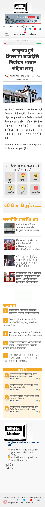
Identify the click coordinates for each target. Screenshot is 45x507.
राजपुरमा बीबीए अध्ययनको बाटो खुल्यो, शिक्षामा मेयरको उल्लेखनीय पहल (23, 375)
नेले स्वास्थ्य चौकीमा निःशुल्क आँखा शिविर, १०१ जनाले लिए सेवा (24, 397)
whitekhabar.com (20, 460)
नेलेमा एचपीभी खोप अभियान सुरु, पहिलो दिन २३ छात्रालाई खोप (24, 386)
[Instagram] (40, 29)
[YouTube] (35, 29)
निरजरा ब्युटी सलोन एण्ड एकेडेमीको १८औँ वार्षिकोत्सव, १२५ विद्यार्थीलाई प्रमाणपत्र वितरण (20, 322)
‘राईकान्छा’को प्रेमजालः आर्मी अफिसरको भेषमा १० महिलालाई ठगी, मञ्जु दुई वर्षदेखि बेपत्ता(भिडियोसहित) (22, 345)
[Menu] (7, 34)
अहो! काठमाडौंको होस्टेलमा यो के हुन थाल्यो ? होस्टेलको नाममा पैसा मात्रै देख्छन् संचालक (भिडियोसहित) (21, 357)
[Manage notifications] (5, 502)
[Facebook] (25, 29)
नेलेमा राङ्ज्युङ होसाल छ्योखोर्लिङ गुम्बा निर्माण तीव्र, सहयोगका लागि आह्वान (24, 408)
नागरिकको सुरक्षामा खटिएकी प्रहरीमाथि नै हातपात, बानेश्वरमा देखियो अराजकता (25, 334)
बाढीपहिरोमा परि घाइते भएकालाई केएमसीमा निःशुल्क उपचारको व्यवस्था (24, 311)
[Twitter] (30, 29)
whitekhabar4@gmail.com (24, 457)
